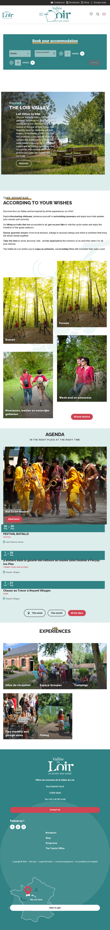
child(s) (25, 62)
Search (94, 62)
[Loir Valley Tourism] (59, 14)
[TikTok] (18, 827)
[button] (98, 14)
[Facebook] (12, 827)
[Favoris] (91, 14)
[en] (104, 14)
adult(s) (75, 53)
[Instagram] (23, 827)
